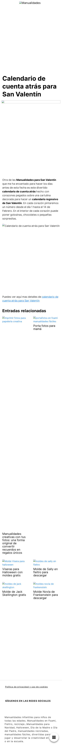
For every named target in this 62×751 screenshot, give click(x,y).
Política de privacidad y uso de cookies (26, 687)
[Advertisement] (31, 37)
